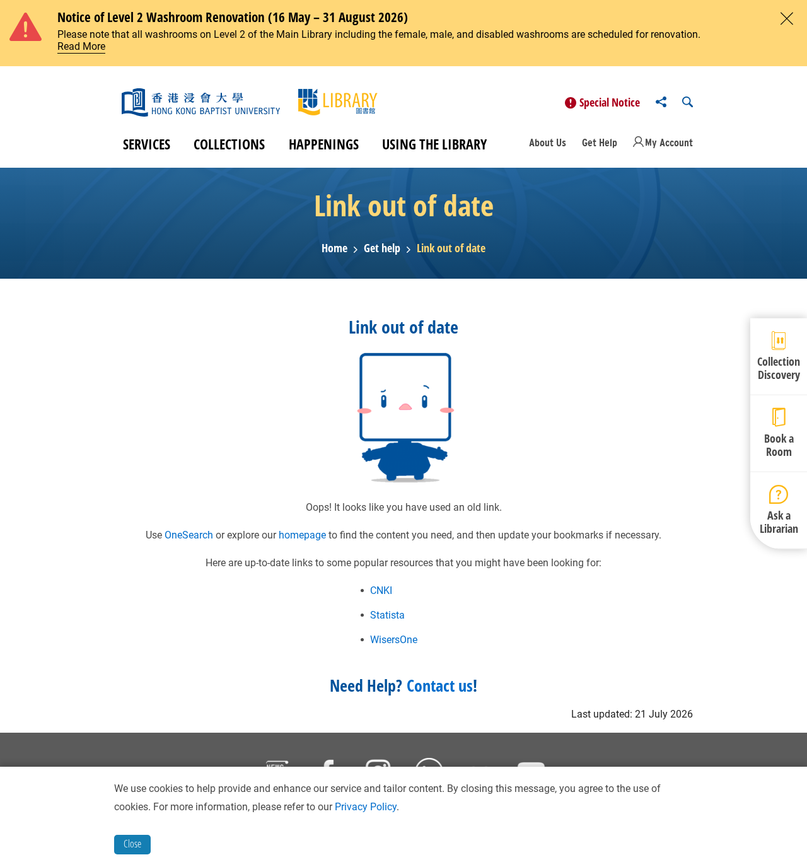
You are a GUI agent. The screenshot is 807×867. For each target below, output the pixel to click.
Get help (382, 248)
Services (146, 143)
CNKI (381, 590)
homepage (302, 535)
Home (334, 248)
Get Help (599, 142)
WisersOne (393, 640)
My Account (669, 142)
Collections (229, 143)
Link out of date (451, 248)
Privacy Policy (366, 807)
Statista (387, 615)
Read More (81, 46)
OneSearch (189, 535)
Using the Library (434, 143)
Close (132, 844)
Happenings (324, 143)
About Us (547, 142)
